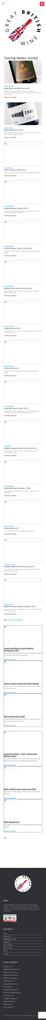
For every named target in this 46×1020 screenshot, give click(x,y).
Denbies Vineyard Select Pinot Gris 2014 (20, 448)
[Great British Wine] (23, 27)
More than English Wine (11, 993)
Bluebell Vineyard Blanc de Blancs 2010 (20, 606)
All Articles (6, 942)
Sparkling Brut (8, 128)
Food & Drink (7, 981)
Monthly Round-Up (9, 939)
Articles (5, 966)
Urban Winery (8, 1001)
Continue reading (10, 97)
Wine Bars (6, 1004)
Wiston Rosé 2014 (11, 368)
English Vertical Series (10, 969)
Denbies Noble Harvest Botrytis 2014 (19, 566)
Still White (7, 446)
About (5, 951)
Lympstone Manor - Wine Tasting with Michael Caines (20, 755)
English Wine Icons (9, 972)
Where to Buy (8, 948)
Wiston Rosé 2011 (11, 528)
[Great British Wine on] (21, 51)
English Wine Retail (9, 975)
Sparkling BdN (8, 206)
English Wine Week (9, 978)
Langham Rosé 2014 (12, 328)
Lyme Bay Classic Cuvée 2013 (16, 408)
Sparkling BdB (8, 86)
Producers (6, 936)
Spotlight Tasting (9, 998)
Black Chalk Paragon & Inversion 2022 (20, 789)
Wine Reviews (8, 945)
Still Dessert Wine (10, 564)
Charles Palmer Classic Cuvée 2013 (18, 248)
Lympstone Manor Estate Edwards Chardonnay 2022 (18, 649)
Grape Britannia (8, 984)
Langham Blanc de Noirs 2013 (16, 208)
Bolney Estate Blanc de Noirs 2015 (18, 288)
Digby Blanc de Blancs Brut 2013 (17, 88)
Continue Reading (10, 659)
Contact (5, 954)
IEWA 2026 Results (12, 822)
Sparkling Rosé (9, 326)
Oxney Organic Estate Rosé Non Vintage (21, 683)
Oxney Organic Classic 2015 (15, 170)
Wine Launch (7, 1007)
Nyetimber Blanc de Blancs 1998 (17, 488)
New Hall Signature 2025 (14, 716)
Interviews (6, 987)
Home (5, 933)
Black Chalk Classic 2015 (14, 130)
